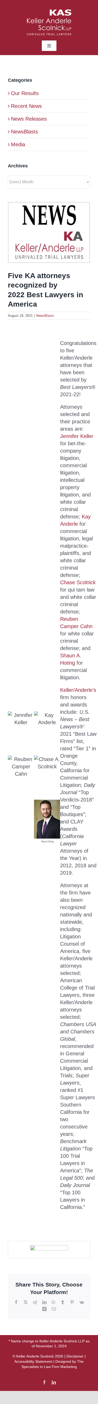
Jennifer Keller (76, 436)
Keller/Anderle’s (78, 690)
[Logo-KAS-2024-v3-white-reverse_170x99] (49, 12)
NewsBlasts (45, 316)
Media (18, 144)
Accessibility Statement (33, 1361)
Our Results (25, 93)
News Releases (29, 119)
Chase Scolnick (78, 582)
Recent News (26, 106)
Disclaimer (75, 1356)
